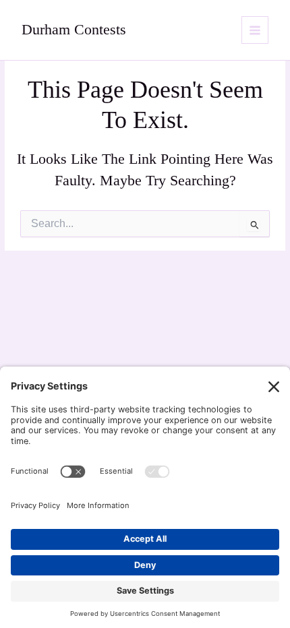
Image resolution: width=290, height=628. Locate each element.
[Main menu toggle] (255, 30)
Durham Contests (74, 30)
